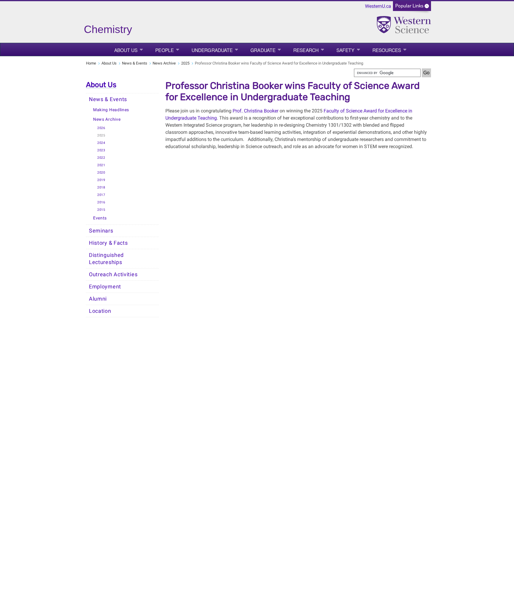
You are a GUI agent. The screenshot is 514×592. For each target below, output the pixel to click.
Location (100, 311)
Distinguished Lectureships (106, 258)
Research (306, 50)
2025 (185, 63)
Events (100, 218)
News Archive (164, 63)
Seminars (101, 231)
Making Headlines (111, 109)
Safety (345, 50)
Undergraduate (212, 50)
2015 (101, 210)
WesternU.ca (378, 6)
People (164, 50)
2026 (101, 128)
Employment (105, 287)
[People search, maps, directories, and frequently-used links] (412, 8)
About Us (126, 50)
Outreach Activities (113, 274)
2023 (101, 150)
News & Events (134, 63)
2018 (101, 187)
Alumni (98, 299)
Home (91, 63)
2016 (101, 202)
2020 (101, 173)
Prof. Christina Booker (255, 111)
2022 (101, 158)
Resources (386, 50)
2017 (101, 195)
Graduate (262, 50)
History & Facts (108, 243)
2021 (101, 165)
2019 (101, 180)
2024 (101, 143)
